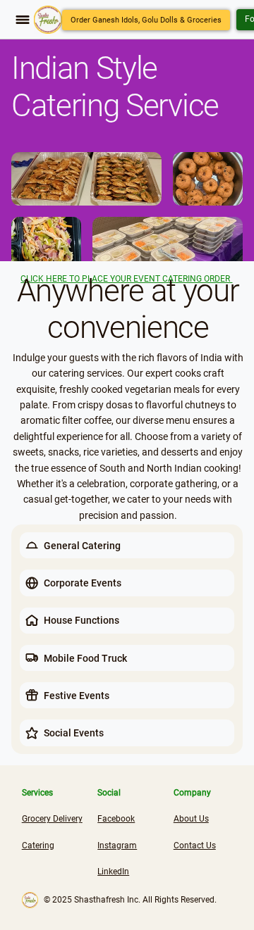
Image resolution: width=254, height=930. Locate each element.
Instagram (117, 845)
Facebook (116, 819)
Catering (38, 845)
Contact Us (195, 845)
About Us (191, 819)
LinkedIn (113, 871)
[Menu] (22, 19)
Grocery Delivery (52, 819)
